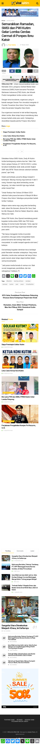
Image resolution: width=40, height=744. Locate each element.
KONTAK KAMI (29, 720)
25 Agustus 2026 (8, 347)
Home (3, 20)
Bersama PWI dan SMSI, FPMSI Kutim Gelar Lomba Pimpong (19, 140)
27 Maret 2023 (24, 45)
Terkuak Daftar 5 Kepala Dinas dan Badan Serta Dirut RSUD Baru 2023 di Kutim (25, 588)
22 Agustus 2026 (8, 402)
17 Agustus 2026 (8, 430)
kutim (11, 284)
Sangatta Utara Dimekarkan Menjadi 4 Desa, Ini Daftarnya (15, 626)
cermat (5, 284)
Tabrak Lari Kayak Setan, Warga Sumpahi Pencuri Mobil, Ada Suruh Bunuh (21, 661)
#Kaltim (9, 281)
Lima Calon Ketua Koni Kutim (14, 136)
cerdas (28, 281)
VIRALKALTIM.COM (13, 732)
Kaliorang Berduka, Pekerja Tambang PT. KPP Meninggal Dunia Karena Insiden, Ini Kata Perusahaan (25, 567)
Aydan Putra (31, 732)
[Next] (22, 151)
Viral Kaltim (12, 45)
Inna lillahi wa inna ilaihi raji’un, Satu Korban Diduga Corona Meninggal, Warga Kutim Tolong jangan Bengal (24, 577)
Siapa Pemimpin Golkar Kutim (14, 132)
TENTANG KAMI (9, 720)
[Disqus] (20, 464)
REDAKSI (20, 720)
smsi (22, 284)
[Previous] (18, 151)
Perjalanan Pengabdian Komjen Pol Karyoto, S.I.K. (19, 144)
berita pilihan (10, 20)
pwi (17, 284)
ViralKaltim (30, 284)
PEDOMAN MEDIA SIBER (19, 721)
